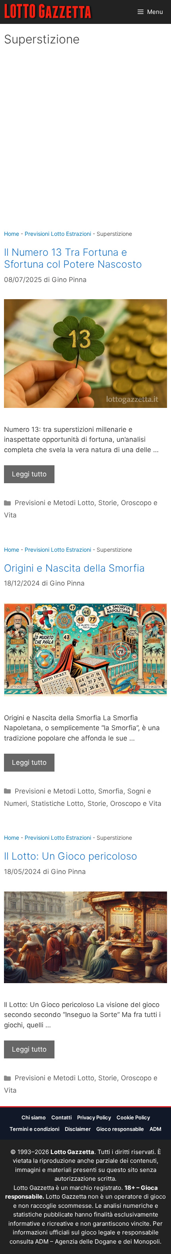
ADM (155, 1129)
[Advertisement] (85, 139)
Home (11, 233)
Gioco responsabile (120, 1129)
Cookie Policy (133, 1117)
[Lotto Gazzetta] (48, 12)
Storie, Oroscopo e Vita (124, 803)
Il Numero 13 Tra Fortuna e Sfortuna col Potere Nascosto (73, 258)
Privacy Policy (94, 1117)
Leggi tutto (29, 474)
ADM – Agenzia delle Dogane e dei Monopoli (97, 1241)
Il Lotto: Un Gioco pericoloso (70, 856)
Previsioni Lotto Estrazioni (58, 233)
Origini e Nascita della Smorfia (74, 568)
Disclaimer (78, 1129)
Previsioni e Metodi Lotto (54, 503)
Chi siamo (33, 1117)
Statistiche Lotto (57, 803)
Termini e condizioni (34, 1129)
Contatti (61, 1117)
